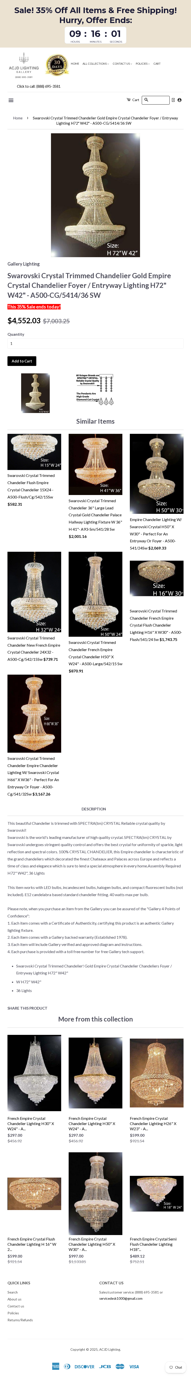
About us (14, 1299)
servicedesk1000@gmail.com (121, 1298)
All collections (95, 63)
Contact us (121, 63)
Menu (11, 100)
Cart (157, 63)
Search (12, 1292)
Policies (142, 63)
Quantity (15, 334)
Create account (179, 100)
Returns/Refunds (20, 1320)
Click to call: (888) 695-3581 (38, 86)
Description (94, 809)
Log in (173, 100)
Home (75, 63)
